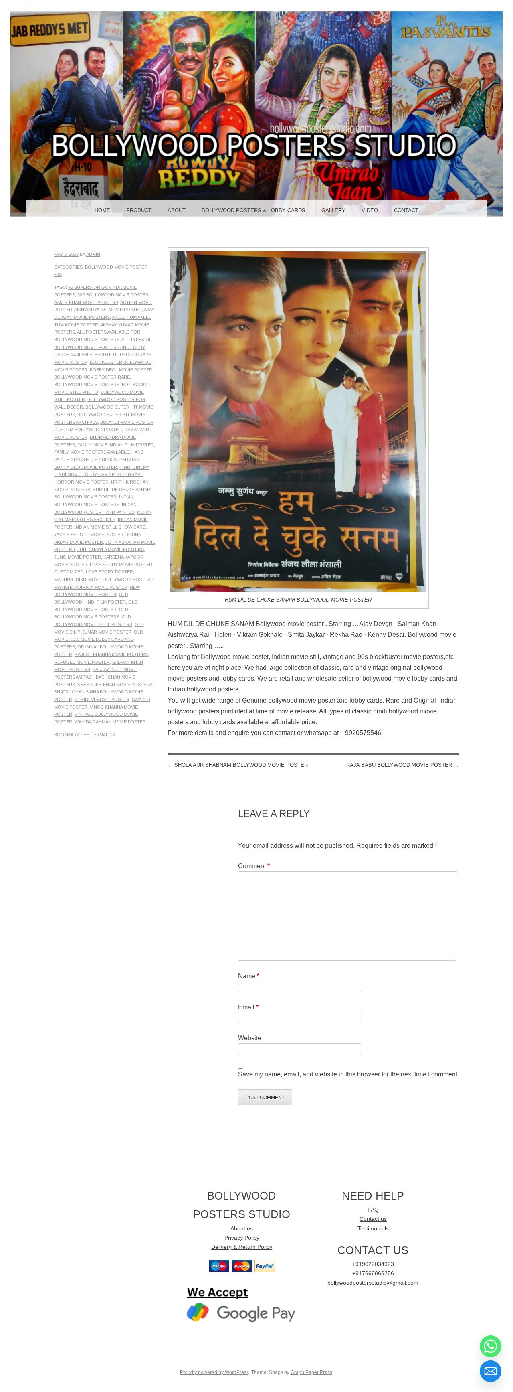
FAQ (373, 1210)
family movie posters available (91, 452)
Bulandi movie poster (126, 422)
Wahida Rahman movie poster (110, 721)
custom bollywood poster (88, 429)
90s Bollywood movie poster (113, 294)
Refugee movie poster (82, 662)
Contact (406, 210)
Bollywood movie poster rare (92, 377)
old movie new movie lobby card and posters (98, 639)
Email (248, 1007)
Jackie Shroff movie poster (88, 534)
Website (249, 1038)
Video (370, 210)
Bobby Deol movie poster (121, 369)
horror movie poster (81, 482)
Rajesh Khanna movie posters (111, 654)
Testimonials (373, 1229)
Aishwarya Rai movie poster (108, 309)
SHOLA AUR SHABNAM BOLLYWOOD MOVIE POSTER (238, 765)
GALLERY (333, 210)
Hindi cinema (134, 467)
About (177, 210)
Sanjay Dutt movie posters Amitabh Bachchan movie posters (95, 677)
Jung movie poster (77, 557)
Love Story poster (109, 571)
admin (93, 254)
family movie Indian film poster (115, 444)
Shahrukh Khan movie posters (114, 684)
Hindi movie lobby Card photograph (98, 474)
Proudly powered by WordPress (214, 1372)
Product (138, 210)
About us (241, 1229)
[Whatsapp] (490, 1346)
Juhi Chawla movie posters (110, 549)
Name (248, 976)
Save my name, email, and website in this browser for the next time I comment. (348, 1074)
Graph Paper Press (311, 1372)
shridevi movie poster (102, 699)
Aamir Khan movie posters (86, 302)
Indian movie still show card (110, 527)
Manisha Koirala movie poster (90, 587)
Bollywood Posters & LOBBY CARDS (253, 210)
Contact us (373, 1219)
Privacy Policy (241, 1238)
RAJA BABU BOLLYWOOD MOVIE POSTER (402, 765)
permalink (103, 734)
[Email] (490, 1371)
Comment (254, 866)
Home (102, 210)
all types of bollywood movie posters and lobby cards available (103, 347)
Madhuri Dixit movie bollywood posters (103, 579)
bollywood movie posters (86, 384)
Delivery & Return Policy (241, 1247)
